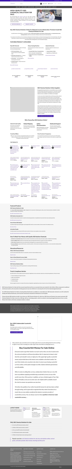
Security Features (56, 0)
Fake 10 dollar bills (34, 195)
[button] (55, 4)
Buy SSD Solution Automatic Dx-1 (16, 220)
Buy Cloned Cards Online (45, 177)
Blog (61, 0)
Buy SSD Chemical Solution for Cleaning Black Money (25, 178)
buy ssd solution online (44, 438)
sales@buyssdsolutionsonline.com (58, 451)
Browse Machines (31, 58)
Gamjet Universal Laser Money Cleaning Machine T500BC (15, 196)
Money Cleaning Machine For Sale (29, 453)
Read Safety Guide (13, 268)
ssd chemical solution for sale (29, 438)
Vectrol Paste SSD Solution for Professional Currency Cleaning (25, 159)
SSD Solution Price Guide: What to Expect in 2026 (56, 410)
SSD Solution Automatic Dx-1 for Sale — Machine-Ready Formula (35, 159)
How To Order (39, 451)
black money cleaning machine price (35, 440)
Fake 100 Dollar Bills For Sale (56, 195)
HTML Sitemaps (39, 463)
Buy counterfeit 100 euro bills (25, 195)
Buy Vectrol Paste (13, 226)
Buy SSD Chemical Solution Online (16, 213)
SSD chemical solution (22, 16)
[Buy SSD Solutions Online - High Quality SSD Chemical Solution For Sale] (14, 3)
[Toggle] (11, 425)
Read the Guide (12, 254)
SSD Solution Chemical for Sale (29, 451)
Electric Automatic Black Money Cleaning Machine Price (56, 159)
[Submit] (41, 4)
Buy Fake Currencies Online (28, 461)
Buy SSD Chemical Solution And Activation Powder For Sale (20, 233)
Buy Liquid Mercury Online (28, 457)
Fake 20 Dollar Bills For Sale (46, 195)
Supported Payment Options (41, 453)
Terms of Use (39, 459)
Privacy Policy (39, 461)
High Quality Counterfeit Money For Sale (36, 409)
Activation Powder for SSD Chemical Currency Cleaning (46, 159)
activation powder (20, 440)
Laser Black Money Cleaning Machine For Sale (14, 159)
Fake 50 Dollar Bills (13, 177)
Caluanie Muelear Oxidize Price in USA (35, 178)
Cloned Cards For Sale (27, 459)
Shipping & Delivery (40, 455)
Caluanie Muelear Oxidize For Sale (29, 455)
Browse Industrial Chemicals (50, 55)
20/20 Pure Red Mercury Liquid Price (56, 178)
